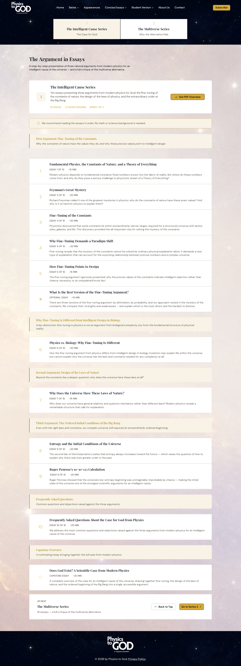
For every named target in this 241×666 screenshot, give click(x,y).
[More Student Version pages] (152, 8)
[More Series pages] (78, 8)
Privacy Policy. (137, 659)
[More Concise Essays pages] (126, 8)
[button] (180, 8)
